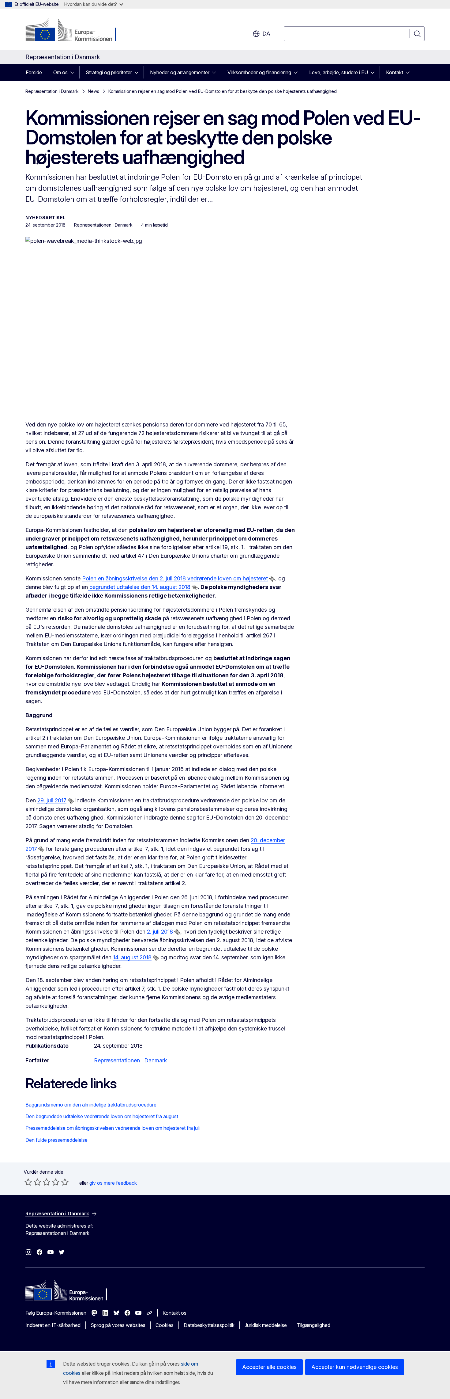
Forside (34, 72)
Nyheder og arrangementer (179, 72)
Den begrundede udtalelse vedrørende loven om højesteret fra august (101, 1116)
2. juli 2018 (160, 931)
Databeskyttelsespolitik (209, 1325)
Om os (60, 72)
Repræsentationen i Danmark (130, 1060)
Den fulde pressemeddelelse (56, 1140)
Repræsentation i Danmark (52, 91)
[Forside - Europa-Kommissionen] (74, 30)
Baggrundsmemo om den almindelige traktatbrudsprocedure (90, 1104)
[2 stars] (33, 1182)
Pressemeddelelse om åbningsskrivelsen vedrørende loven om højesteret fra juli (112, 1128)
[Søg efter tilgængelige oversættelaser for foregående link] (272, 579)
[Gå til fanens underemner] (74, 72)
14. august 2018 (132, 957)
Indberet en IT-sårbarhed (53, 1325)
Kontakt (394, 72)
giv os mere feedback (113, 1183)
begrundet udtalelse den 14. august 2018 (139, 587)
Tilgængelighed (313, 1325)
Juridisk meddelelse (266, 1325)
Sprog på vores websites (118, 1325)
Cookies (165, 1325)
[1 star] (28, 1182)
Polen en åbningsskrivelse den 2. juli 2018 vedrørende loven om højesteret (175, 578)
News (93, 91)
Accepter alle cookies (269, 1367)
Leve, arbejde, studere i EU (338, 72)
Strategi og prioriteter (109, 72)
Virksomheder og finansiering (259, 72)
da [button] (266, 33)
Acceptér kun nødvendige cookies (354, 1367)
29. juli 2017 (51, 800)
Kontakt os (174, 1313)
